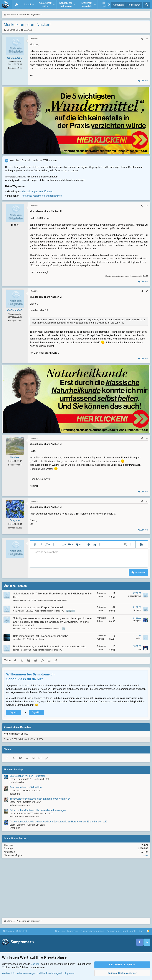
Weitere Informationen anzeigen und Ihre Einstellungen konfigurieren (38, 973)
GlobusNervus (19, 600)
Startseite (16, 4)
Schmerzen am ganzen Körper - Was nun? (38, 607)
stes (145, 855)
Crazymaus (18, 611)
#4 (147, 438)
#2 (147, 205)
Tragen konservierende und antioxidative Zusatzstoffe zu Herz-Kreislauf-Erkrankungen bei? (58, 821)
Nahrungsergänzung (19, 805)
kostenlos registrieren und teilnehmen (42, 195)
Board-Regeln (129, 931)
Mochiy (16, 629)
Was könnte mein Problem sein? (52, 600)
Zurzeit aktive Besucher (17, 727)
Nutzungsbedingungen (92, 931)
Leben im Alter (16, 782)
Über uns (60, 931)
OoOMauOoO (13, 30)
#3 (147, 291)
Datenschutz (113, 931)
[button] (28, 4)
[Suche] (146, 5)
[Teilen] (142, 39)
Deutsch (23, 931)
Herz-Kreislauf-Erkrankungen (24, 816)
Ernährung (14, 828)
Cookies (9, 931)
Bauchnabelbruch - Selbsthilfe (25, 787)
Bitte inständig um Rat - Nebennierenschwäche (40, 635)
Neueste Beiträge (13, 769)
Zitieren (144, 80)
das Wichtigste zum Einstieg (37, 191)
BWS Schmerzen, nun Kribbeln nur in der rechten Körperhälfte (49, 646)
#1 (147, 39)
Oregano (137, 621)
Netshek (137, 610)
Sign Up (36, 712)
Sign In (13, 712)
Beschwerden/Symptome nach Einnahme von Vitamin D (39, 798)
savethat (17, 639)
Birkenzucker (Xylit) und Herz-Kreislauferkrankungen (37, 810)
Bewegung (14, 794)
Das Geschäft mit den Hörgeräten (27, 775)
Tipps (141, 931)
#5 (147, 501)
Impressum (72, 931)
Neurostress (38, 639)
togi (139, 649)
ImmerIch (17, 650)
